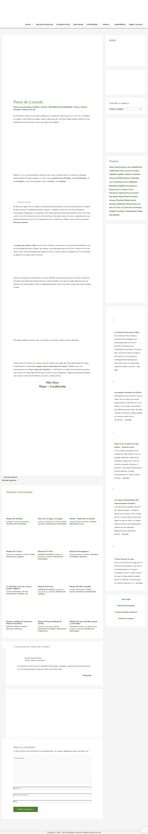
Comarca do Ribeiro (76, 554)
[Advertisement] (52, 141)
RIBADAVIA (83, 556)
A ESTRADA (73, 626)
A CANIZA (9, 521)
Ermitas (120, 178)
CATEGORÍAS (92, 25)
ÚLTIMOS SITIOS (63, 25)
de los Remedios (80, 178)
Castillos (120, 174)
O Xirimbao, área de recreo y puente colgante (19, 587)
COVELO (36, 107)
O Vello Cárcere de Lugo (124, 559)
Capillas (112, 174)
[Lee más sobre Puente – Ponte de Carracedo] (84, 506)
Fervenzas (118, 182)
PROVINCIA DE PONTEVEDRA (61, 107)
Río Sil (115, 207)
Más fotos (52, 382)
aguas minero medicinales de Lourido (52, 366)
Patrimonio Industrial (117, 193)
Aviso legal (126, 599)
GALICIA (44, 107)
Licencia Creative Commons (126, 612)
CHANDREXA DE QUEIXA (46, 589)
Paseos (131, 189)
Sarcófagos (137, 207)
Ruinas (130, 204)
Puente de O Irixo (14, 551)
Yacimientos (131, 211)
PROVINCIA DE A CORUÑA (15, 594)
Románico (121, 204)
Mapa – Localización (52, 386)
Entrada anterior (9, 477)
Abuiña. (63, 181)
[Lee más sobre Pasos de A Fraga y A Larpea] (52, 506)
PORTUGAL (18, 629)
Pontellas (17, 110)
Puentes (25, 110)
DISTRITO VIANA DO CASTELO (16, 626)
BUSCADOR (78, 25)
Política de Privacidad (126, 606)
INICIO (28, 25)
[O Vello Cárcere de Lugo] (128, 547)
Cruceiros (136, 174)
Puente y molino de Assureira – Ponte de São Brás (19, 622)
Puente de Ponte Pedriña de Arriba (50, 622)
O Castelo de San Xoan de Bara (126, 332)
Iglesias (133, 182)
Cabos (121, 171)
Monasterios (132, 186)
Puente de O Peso (45, 551)
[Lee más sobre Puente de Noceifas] (20, 506)
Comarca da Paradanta (22, 107)
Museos (118, 189)
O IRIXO (32, 554)
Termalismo (120, 211)
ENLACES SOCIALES (44, 25)
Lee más (128, 420)
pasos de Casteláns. (43, 369)
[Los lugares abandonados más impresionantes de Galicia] (128, 489)
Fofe (52, 181)
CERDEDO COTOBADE (45, 554)
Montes (112, 189)
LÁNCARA (92, 521)
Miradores (114, 186)
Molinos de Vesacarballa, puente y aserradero (83, 622)
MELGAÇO (10, 629)
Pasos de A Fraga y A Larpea (50, 518)
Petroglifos (113, 196)
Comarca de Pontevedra (46, 521)
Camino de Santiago (132, 171)
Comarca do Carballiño (14, 554)
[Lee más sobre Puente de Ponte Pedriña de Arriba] (52, 609)
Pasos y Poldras (80, 107)
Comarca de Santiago (13, 591)
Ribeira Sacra (130, 200)
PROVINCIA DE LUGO (76, 524)
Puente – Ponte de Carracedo (82, 518)
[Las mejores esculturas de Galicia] (128, 381)
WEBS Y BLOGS (135, 25)
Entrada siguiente (10, 480)
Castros (128, 174)
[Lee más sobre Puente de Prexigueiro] (84, 539)
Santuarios (128, 207)
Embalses (112, 178)
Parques (124, 189)
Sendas (112, 211)
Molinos (122, 186)
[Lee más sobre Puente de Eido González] (84, 574)
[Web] (52, 802)
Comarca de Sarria (75, 521)
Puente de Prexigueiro (79, 551)
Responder (87, 675)
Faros (111, 182)
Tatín (34, 245)
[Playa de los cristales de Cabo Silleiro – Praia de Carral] (128, 432)
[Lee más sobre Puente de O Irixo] (20, 539)
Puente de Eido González (80, 586)
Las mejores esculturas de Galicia (127, 392)
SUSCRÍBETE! (120, 25)
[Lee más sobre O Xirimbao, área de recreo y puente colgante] (20, 574)
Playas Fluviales (131, 197)
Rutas (135, 204)
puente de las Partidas (62, 178)
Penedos (135, 193)
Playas (121, 197)
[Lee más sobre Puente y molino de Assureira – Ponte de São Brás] (20, 609)
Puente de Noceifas (14, 518)
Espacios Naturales (131, 178)
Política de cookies (126, 618)
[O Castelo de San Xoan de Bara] (128, 320)
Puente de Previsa (45, 586)
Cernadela (19, 181)
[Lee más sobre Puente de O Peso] (52, 539)
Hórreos (126, 182)
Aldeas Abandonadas (117, 167)
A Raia (128, 167)
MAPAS (106, 25)
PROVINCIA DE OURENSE (15, 557)
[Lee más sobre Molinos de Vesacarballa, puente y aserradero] (84, 609)
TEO (26, 594)
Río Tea (32, 110)
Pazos (129, 193)
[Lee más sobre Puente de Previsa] (52, 574)
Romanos (113, 204)
